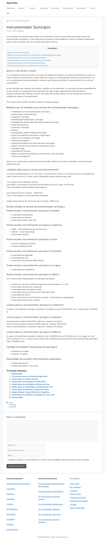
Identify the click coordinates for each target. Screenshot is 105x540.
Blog (8, 13)
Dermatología (17, 397)
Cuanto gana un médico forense (24, 379)
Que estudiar (55, 8)
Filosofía (10, 524)
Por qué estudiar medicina (49, 509)
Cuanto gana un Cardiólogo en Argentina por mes (32, 387)
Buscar (93, 8)
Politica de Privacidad (79, 501)
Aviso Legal (74, 484)
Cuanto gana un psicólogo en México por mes (30, 384)
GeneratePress (63, 537)
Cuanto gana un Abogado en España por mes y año (33, 395)
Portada (73, 504)
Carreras (21, 8)
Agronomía (12, 406)
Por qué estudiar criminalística (50, 491)
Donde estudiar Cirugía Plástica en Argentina (30, 392)
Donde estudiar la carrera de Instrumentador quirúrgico (29, 60)
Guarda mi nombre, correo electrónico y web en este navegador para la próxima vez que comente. (48, 460)
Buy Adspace (75, 487)
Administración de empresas (18, 484)
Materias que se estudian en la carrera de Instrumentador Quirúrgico (34, 55)
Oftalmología (16, 374)
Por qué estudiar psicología (49, 514)
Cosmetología (12, 529)
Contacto (74, 491)
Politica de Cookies (78, 497)
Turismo (10, 504)
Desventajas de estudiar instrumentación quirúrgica (27, 66)
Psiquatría (11, 519)
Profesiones (44, 8)
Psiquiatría (12, 404)
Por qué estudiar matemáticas (50, 504)
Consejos (32, 8)
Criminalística (12, 509)
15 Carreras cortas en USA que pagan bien (29, 376)
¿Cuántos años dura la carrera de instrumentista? (26, 58)
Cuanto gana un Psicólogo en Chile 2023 (28, 382)
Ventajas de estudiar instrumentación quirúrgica (26, 63)
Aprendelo (12, 3)
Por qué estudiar (68, 8)
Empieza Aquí (11, 8)
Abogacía (10, 499)
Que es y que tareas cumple (18, 52)
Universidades (80, 8)
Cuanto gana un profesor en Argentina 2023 (30, 389)
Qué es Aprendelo (77, 508)
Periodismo (11, 514)
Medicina (10, 494)
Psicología (11, 489)
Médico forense (52, 102)
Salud (11, 402)
